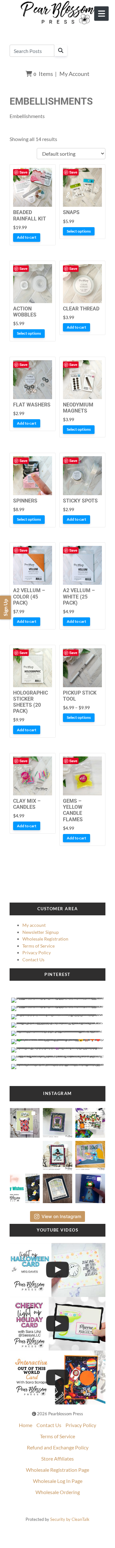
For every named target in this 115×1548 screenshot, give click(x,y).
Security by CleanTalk (69, 1519)
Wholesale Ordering (57, 1492)
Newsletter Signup (40, 932)
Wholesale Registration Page (57, 1470)
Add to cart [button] (26, 237)
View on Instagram (61, 1216)
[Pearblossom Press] (58, 13)
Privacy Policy (36, 952)
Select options (79, 231)
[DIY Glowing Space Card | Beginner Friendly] (57, 1377)
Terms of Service (38, 946)
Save (23, 172)
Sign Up (5, 607)
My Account (74, 73)
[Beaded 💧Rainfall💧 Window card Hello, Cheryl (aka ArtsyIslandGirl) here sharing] (57, 1186)
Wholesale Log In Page (57, 1481)
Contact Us (33, 959)
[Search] (60, 50)
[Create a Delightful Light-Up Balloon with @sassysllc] (57, 1324)
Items (43, 73)
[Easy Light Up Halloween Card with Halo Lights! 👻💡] (57, 1270)
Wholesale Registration (45, 938)
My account (34, 925)
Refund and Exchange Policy (57, 1447)
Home (25, 1425)
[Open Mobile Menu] (101, 13)
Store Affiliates (57, 1458)
